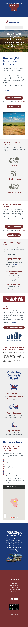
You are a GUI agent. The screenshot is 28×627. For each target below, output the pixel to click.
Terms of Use (14, 593)
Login (14, 10)
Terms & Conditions (14, 589)
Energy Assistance (14, 587)
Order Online (15, 106)
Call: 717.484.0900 (14, 98)
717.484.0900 (21, 101)
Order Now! (14, 6)
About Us (14, 583)
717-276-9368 (16, 264)
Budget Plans (14, 585)
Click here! (6, 90)
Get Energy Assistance (14, 327)
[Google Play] (14, 608)
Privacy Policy (14, 591)
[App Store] (14, 605)
